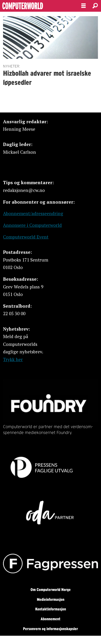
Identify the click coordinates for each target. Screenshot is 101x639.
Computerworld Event (25, 237)
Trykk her (13, 359)
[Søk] (95, 6)
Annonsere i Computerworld (32, 225)
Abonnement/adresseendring (33, 213)
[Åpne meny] (83, 6)
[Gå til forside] (36, 6)
